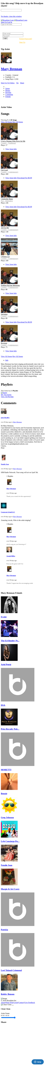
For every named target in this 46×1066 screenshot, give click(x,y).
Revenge (4, 343)
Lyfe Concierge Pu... (10, 841)
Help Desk (9, 1002)
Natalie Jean (5, 464)
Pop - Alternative (7, 201)
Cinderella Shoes (7, 199)
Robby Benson (7, 994)
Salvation (4, 314)
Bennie (4, 793)
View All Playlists (7, 397)
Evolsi (3, 617)
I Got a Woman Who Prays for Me (13, 141)
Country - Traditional (8, 143)
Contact (21, 1002)
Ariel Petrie (6, 664)
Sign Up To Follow (8, 83)
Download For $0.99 (24, 178)
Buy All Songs (18, 122)
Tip (17, 83)
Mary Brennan (17, 422)
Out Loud (4, 170)
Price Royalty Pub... (10, 729)
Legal (16, 1002)
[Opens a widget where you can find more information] (37, 1062)
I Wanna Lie (5, 257)
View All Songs (6, 122)
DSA (3, 705)
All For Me (5, 228)
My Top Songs (6, 395)
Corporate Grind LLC (8, 512)
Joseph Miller (10, 556)
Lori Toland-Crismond (11, 970)
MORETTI (6, 770)
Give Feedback (29, 1002)
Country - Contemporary (9, 172)
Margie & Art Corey (10, 889)
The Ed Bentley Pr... (10, 641)
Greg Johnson (7, 817)
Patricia (4, 929)
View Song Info (11, 149)
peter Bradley (5, 417)
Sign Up (22, 42)
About (3, 1002)
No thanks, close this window (11, 16)
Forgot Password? (25, 39)
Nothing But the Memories (10, 285)
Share (22, 83)
